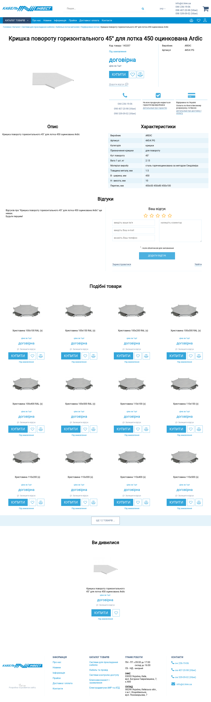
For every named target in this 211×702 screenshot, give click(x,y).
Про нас (36, 20)
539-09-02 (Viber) (187, 13)
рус (161, 11)
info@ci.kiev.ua (184, 684)
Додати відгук (116, 84)
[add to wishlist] (132, 74)
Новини (47, 20)
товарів (108, 520)
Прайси (73, 20)
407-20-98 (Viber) (187, 10)
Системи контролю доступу (104, 675)
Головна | (7, 27)
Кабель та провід (98, 670)
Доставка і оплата (89, 20)
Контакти (107, 20)
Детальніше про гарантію (155, 108)
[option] (53, 80)
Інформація (60, 20)
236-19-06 (183, 6)
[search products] (143, 8)
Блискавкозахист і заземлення (99, 681)
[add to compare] (140, 74)
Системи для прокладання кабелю (103, 663)
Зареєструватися (121, 264)
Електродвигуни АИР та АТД (104, 687)
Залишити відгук (28, 349)
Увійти (198, 264)
